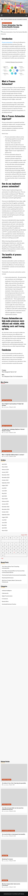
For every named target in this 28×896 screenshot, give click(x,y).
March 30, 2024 (13, 811)
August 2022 (5, 517)
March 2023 (5, 498)
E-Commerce (5, 598)
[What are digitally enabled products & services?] (14, 444)
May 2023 (4, 493)
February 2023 (5, 501)
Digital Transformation (7, 23)
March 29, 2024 (13, 860)
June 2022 (4, 522)
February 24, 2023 (13, 29)
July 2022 (4, 520)
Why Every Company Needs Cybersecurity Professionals (11, 581)
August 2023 (5, 485)
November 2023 (5, 477)
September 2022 (6, 514)
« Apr (2, 558)
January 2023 (5, 504)
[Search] (26, 15)
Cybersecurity (5, 593)
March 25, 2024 (13, 432)
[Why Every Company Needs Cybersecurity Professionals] (14, 873)
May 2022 (4, 525)
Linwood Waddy (6, 29)
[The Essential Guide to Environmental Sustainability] (14, 823)
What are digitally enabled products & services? (13, 454)
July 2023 (4, 488)
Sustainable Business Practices (9, 604)
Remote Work (5, 601)
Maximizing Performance (7, 577)
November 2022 (5, 509)
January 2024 (5, 472)
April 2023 (4, 496)
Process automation (7, 42)
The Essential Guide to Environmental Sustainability (14, 575)
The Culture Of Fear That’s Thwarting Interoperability (10, 567)
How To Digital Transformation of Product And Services (12, 404)
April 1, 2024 (12, 784)
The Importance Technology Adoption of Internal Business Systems (13, 430)
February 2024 (5, 469)
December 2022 (5, 506)
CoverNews (14, 893)
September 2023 (6, 482)
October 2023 (5, 480)
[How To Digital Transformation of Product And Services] (14, 393)
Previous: (9, 371)
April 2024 (4, 464)
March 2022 (5, 530)
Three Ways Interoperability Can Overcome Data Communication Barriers (13, 571)
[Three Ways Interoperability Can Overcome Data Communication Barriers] (14, 797)
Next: (12, 375)
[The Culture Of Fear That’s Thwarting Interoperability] (14, 772)
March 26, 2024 (13, 407)
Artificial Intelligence (7, 590)
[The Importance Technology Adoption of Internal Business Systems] (14, 418)
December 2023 (5, 474)
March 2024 (5, 466)
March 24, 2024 (13, 456)
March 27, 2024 (13, 887)
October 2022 (5, 512)
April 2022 (4, 527)
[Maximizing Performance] (14, 848)
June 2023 (4, 490)
